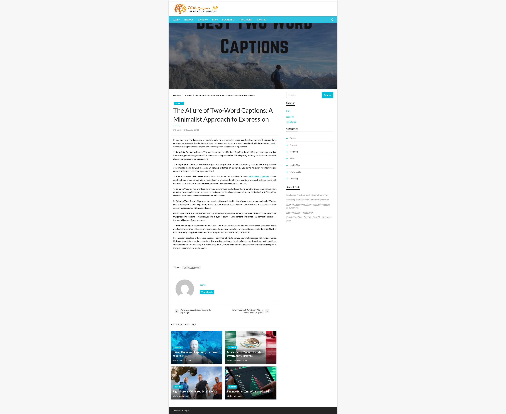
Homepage (177, 95)
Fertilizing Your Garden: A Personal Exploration (307, 199)
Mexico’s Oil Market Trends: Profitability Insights (244, 353)
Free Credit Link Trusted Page (299, 212)
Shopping (261, 20)
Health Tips (228, 20)
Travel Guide (245, 20)
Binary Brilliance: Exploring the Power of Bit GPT (196, 353)
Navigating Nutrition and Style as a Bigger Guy (307, 195)
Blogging (203, 20)
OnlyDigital (185, 411)
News (215, 20)
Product (188, 20)
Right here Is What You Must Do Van (195, 391)
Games (176, 20)
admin (180, 130)
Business (188, 95)
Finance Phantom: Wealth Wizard (248, 391)
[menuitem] (176, 19)
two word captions (191, 267)
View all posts (207, 292)
